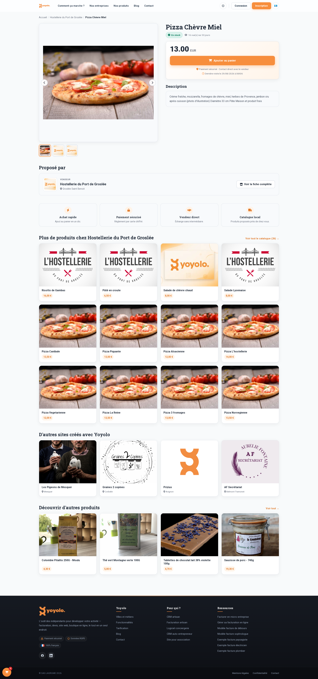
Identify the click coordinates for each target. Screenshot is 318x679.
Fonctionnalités (124, 622)
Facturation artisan (177, 622)
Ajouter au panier (225, 60)
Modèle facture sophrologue (232, 633)
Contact (149, 5)
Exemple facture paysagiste (232, 639)
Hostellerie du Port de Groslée (66, 17)
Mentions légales (240, 673)
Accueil (43, 17)
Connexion (241, 5)
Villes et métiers (124, 616)
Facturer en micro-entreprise (233, 616)
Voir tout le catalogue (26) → (262, 238)
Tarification (122, 628)
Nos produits (121, 5)
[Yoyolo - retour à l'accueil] (44, 6)
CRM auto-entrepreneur (179, 633)
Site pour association (178, 639)
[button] (223, 5)
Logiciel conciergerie (178, 628)
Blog (136, 5)
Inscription (261, 5)
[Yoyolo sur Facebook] (42, 655)
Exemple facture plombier (231, 650)
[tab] (45, 151)
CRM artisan (173, 616)
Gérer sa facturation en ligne (232, 622)
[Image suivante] (152, 82)
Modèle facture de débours (232, 628)
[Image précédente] (44, 82)
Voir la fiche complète (258, 184)
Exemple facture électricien (232, 645)
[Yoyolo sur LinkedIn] (51, 655)
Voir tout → (272, 508)
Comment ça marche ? (71, 5)
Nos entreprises (99, 5)
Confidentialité (260, 673)
